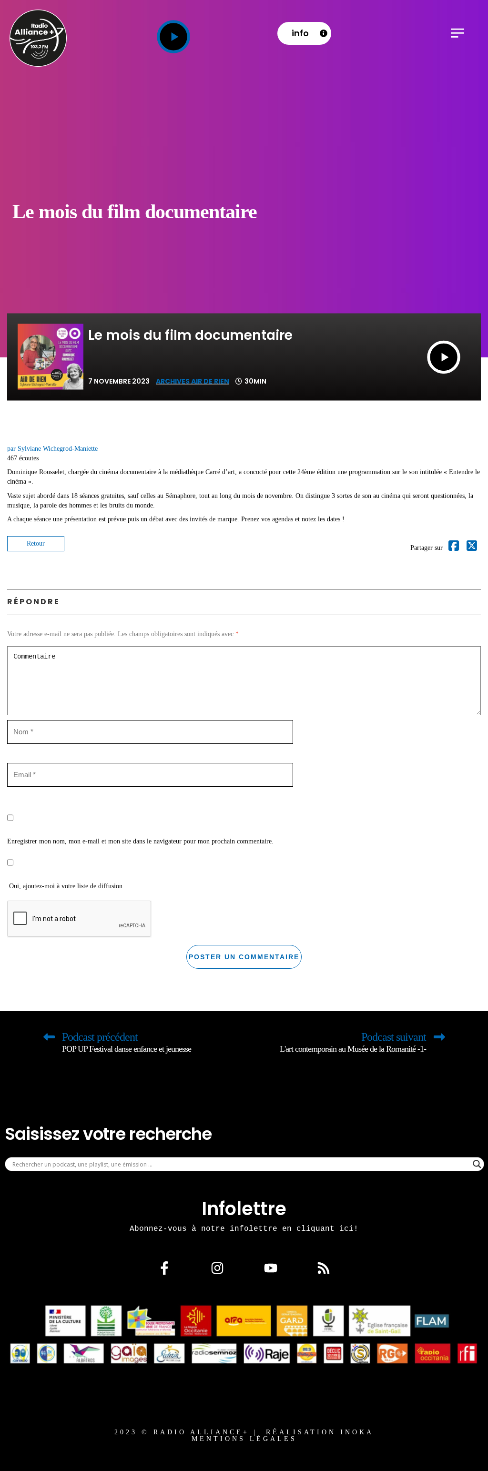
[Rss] (323, 1268)
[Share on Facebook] (454, 547)
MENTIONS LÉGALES (244, 1438)
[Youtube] (270, 1268)
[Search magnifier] (477, 1164)
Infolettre (244, 1208)
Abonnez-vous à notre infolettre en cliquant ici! (244, 1228)
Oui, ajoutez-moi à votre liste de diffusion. (65, 886)
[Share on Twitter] (472, 547)
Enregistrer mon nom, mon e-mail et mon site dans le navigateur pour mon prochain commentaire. (140, 841)
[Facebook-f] (164, 1268)
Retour (36, 543)
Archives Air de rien (192, 381)
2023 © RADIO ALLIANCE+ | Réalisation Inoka (244, 1432)
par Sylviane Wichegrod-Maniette (52, 448)
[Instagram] (217, 1268)
